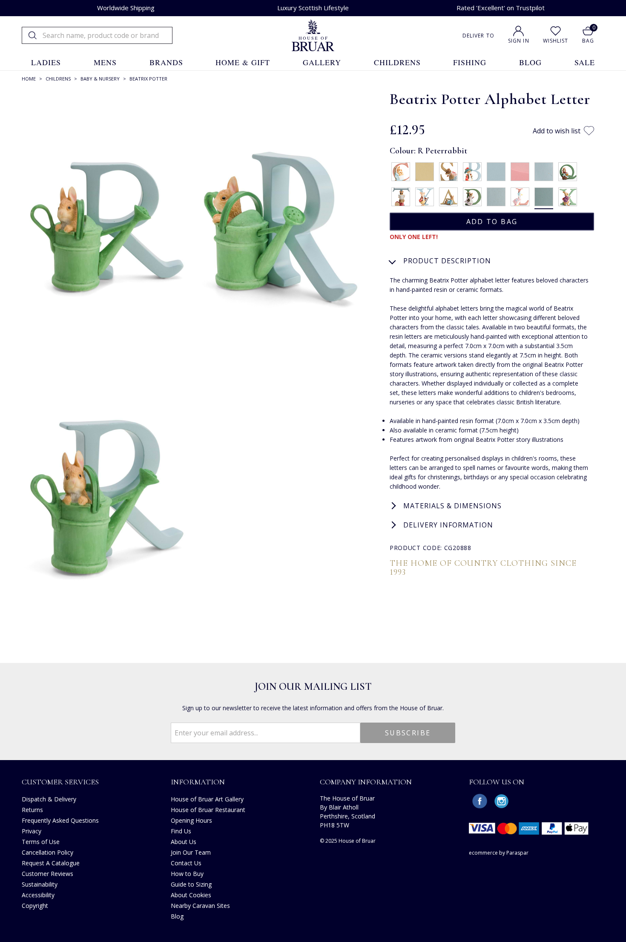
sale (584, 62)
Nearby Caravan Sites (200, 906)
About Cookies (191, 895)
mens (105, 62)
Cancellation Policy (47, 852)
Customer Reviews (47, 874)
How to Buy (187, 874)
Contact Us (186, 863)
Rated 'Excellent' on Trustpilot (501, 7)
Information (198, 781)
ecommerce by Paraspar (498, 852)
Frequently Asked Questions (60, 820)
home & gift (242, 62)
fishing (469, 62)
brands (166, 62)
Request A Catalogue (51, 863)
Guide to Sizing (191, 884)
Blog (177, 916)
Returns (32, 810)
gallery (322, 62)
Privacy (31, 831)
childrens (397, 62)
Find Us (181, 831)
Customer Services (60, 781)
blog (530, 62)
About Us (183, 842)
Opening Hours (191, 820)
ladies (46, 62)
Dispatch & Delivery (49, 799)
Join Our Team (191, 852)
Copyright (35, 906)
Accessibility (38, 895)
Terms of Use (41, 842)
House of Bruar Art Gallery (207, 799)
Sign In (518, 40)
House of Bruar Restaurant (208, 810)
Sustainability (39, 884)
